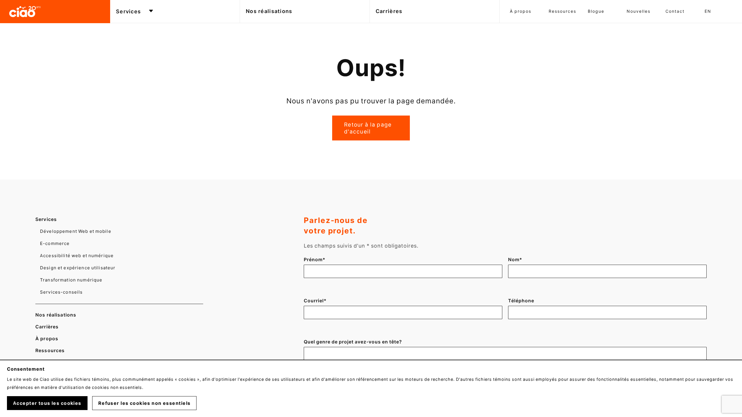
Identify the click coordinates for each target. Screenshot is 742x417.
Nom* (518, 259)
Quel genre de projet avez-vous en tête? (353, 342)
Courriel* (315, 300)
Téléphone (521, 300)
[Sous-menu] (151, 11)
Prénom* (314, 259)
